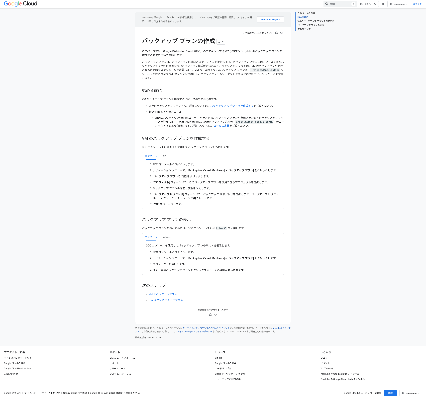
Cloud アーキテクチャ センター (231, 374)
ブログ (323, 358)
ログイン (417, 4)
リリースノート (117, 368)
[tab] (151, 156)
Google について (12, 393)
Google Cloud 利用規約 (75, 393)
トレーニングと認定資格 (228, 379)
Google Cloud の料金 (14, 363)
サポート (114, 363)
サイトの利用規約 (50, 393)
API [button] (164, 156)
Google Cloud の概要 (225, 363)
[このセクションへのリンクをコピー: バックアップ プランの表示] (194, 220)
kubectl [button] (167, 237)
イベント (325, 363)
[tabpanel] (213, 184)
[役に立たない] (281, 32)
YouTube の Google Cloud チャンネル (339, 374)
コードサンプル (223, 368)
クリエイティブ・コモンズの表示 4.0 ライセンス (206, 328)
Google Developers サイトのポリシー (194, 331)
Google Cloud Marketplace (17, 368)
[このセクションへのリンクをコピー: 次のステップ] (169, 286)
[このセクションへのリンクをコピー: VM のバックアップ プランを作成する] (213, 139)
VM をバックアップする (163, 294)
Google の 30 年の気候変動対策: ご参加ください (115, 393)
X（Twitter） (327, 368)
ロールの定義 (221, 125)
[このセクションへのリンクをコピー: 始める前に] (165, 91)
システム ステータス (120, 374)
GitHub (218, 358)
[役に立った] (276, 32)
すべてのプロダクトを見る (18, 358)
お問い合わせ (11, 374)
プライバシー (31, 393)
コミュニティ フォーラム (122, 358)
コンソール (370, 3)
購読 (390, 393)
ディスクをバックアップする (166, 300)
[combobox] (340, 4)
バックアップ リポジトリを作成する (232, 105)
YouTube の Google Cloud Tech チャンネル (342, 379)
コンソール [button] (151, 156)
